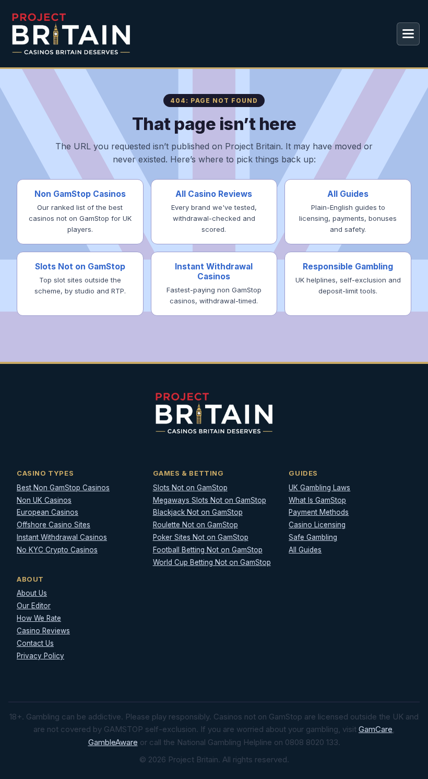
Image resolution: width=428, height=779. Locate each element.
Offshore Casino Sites (53, 525)
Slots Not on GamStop (190, 487)
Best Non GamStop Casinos (63, 487)
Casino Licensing (317, 525)
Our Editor (34, 605)
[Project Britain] (71, 33)
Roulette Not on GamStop (195, 525)
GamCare (376, 729)
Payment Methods (319, 512)
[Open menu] (408, 33)
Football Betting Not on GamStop (208, 550)
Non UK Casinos (44, 500)
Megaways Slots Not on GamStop (209, 500)
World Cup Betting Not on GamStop (212, 562)
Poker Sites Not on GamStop (200, 537)
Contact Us (35, 643)
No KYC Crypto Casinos (57, 550)
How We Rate (39, 618)
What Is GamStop (317, 500)
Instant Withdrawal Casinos (62, 537)
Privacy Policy (40, 656)
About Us (32, 593)
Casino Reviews (43, 631)
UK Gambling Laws (319, 487)
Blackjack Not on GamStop (198, 512)
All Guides (305, 550)
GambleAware (113, 742)
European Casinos (47, 512)
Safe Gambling (313, 537)
